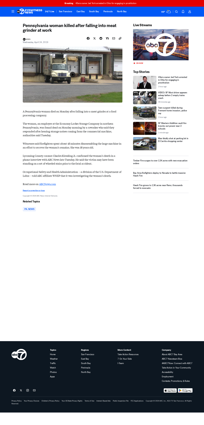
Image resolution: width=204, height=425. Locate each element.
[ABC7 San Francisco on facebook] (14, 390)
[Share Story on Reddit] (101, 38)
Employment (167, 377)
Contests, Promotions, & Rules (176, 381)
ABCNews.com (47, 184)
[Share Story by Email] (113, 38)
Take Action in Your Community (176, 368)
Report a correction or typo (34, 190)
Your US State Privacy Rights (72, 401)
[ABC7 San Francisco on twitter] (21, 390)
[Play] (161, 44)
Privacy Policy (17, 401)
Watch (53, 368)
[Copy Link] (120, 38)
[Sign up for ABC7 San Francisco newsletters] (34, 390)
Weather (54, 359)
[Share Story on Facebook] (88, 38)
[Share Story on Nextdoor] (107, 38)
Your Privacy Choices (31, 401)
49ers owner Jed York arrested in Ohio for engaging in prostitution (100, 3)
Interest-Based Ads (103, 401)
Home (53, 354)
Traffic (53, 363)
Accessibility (167, 372)
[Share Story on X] (94, 38)
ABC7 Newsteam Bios (172, 359)
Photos (53, 372)
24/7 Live (49, 11)
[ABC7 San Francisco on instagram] (27, 390)
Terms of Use (89, 401)
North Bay (122, 11)
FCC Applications (137, 401)
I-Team (121, 363)
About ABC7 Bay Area (172, 354)
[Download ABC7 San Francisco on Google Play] (185, 390)
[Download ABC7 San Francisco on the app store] (170, 390)
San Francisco (65, 11)
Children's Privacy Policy (50, 401)
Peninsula (108, 11)
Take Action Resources (128, 354)
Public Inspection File (121, 401)
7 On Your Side (125, 359)
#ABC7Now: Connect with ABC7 (177, 363)
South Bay (94, 11)
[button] (13, 11)
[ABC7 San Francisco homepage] (29, 12)
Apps (52, 377)
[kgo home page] (19, 354)
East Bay (81, 11)
